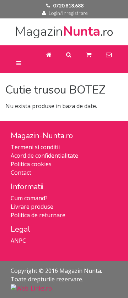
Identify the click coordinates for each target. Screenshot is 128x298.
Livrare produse (32, 206)
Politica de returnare (38, 215)
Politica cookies (31, 164)
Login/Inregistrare (68, 13)
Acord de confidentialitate (44, 155)
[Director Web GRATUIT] (31, 288)
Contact (21, 172)
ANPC (18, 240)
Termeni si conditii (35, 147)
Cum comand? (29, 198)
